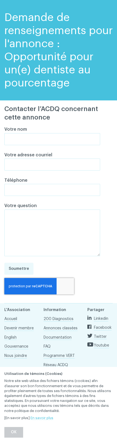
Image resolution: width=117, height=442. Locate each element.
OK (14, 432)
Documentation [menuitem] (58, 337)
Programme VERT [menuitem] (59, 356)
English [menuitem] (10, 337)
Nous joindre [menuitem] (15, 356)
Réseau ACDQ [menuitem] (56, 365)
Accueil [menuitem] (10, 319)
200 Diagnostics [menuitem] (58, 319)
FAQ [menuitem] (47, 346)
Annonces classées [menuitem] (61, 328)
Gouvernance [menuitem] (16, 346)
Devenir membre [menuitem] (19, 328)
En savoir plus (41, 418)
